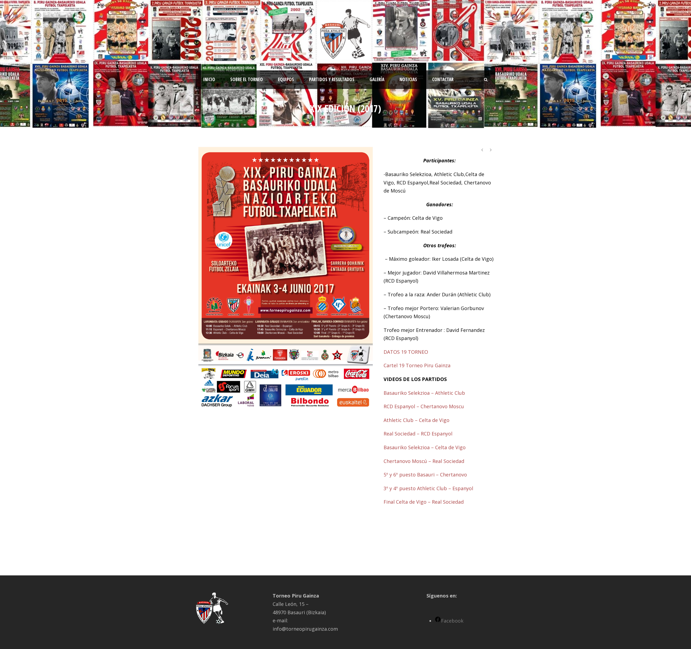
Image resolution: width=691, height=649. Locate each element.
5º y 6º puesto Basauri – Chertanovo (425, 474)
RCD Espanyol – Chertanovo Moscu (424, 406)
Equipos (286, 79)
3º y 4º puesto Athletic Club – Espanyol (428, 488)
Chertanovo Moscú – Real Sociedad (424, 461)
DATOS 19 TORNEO (406, 352)
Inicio (209, 79)
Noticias (408, 79)
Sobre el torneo (246, 79)
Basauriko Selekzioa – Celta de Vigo (425, 447)
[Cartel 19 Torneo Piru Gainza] (285, 277)
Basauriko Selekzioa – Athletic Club (424, 393)
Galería (377, 79)
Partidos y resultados (331, 79)
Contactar (442, 79)
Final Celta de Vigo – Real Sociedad (424, 502)
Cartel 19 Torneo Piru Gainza (417, 365)
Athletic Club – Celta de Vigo (416, 420)
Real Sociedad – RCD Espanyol (418, 433)
